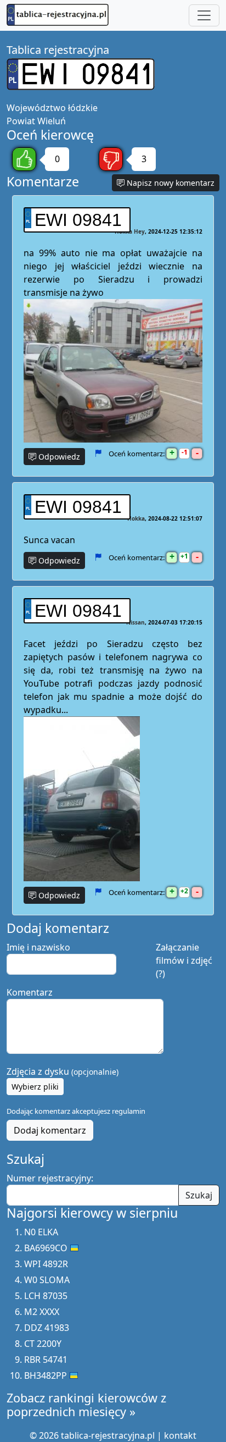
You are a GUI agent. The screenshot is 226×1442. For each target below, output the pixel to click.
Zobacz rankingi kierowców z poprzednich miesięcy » (86, 1405)
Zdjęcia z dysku (62, 1071)
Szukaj (198, 1195)
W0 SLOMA (47, 1280)
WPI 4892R (46, 1264)
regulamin (128, 1111)
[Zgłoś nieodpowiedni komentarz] (97, 453)
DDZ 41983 (46, 1328)
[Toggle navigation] (204, 15)
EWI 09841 (78, 220)
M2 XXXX (41, 1312)
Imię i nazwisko (38, 947)
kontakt (180, 1435)
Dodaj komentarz (50, 1130)
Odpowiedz (58, 456)
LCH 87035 (45, 1296)
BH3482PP (45, 1375)
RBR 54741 (45, 1359)
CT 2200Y (42, 1344)
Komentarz (30, 992)
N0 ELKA (41, 1232)
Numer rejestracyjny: (50, 1178)
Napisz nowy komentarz (169, 183)
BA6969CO (45, 1248)
